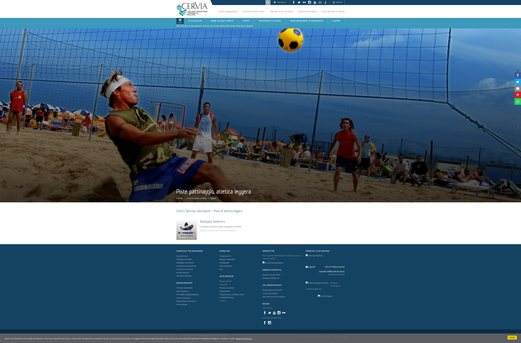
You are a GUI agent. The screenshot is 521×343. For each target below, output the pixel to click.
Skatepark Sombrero (212, 222)
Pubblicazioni (225, 256)
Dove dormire (182, 256)
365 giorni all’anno (184, 276)
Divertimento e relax (196, 198)
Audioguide (224, 263)
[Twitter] (517, 82)
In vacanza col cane (184, 269)
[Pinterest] (517, 95)
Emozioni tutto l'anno (253, 11)
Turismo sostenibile (184, 288)
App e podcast (226, 266)
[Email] (517, 88)
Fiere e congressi (183, 298)
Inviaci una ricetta (270, 293)
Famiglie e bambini (184, 259)
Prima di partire (182, 273)
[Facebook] (517, 75)
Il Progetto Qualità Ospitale (187, 294)
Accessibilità (225, 291)
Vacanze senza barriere (186, 266)
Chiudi (512, 338)
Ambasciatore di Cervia (272, 290)
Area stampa (181, 304)
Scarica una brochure (271, 275)
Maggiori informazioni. (244, 339)
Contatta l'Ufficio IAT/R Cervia (332, 271)
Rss (221, 269)
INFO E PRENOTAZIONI (335, 267)
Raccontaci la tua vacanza (274, 297)
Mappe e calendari (227, 259)
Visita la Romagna (307, 11)
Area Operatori (182, 291)
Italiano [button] (280, 2)
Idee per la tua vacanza (281, 11)
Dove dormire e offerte (333, 11)
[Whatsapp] (517, 101)
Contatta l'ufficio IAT (271, 278)
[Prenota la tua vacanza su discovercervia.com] (314, 256)
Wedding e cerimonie (185, 263)
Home (179, 198)
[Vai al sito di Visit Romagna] (325, 296)
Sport (213, 198)
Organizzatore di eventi (186, 301)
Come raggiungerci (228, 11)
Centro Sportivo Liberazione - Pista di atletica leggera (209, 211)
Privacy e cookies (227, 288)
